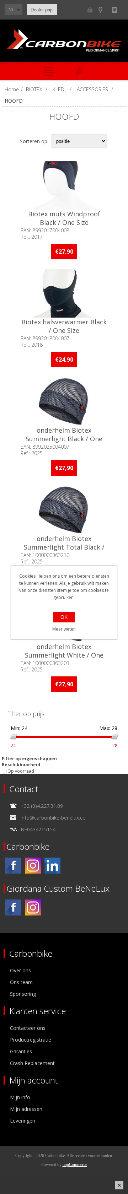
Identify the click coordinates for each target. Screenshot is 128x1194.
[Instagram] (33, 866)
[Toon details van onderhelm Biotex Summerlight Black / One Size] (63, 401)
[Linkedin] (52, 866)
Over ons (20, 970)
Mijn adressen (26, 1109)
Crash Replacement (32, 1063)
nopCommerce (75, 1164)
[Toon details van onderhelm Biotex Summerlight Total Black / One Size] (63, 510)
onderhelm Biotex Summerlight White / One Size (64, 655)
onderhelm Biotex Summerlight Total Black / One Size (64, 547)
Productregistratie (30, 1039)
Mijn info (20, 1097)
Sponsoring (23, 993)
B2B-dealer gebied (90, 10)
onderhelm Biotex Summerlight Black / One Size (64, 439)
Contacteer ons (28, 1028)
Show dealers (103, 10)
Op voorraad (20, 771)
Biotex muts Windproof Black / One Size (64, 218)
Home (12, 89)
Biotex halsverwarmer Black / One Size (64, 326)
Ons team (21, 982)
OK (64, 617)
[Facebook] (13, 866)
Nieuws (117, 10)
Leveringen (22, 1120)
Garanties (21, 1051)
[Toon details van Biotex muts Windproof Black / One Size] (63, 185)
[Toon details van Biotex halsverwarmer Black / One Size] (63, 293)
